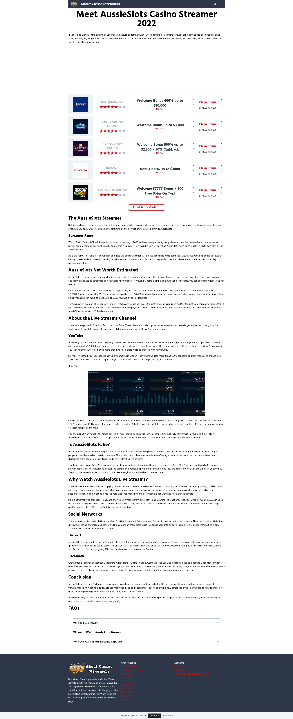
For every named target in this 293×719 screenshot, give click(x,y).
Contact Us (180, 677)
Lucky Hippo (127, 688)
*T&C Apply (160, 109)
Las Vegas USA (129, 666)
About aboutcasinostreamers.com (192, 674)
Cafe (123, 699)
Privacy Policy (181, 670)
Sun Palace (126, 677)
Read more (168, 715)
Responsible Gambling (185, 666)
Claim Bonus (207, 102)
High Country (128, 692)
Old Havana (127, 685)
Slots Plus (126, 681)
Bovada (125, 674)
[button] (146, 623)
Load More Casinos (146, 207)
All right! (154, 716)
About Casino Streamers (100, 4)
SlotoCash (126, 696)
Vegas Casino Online (131, 670)
